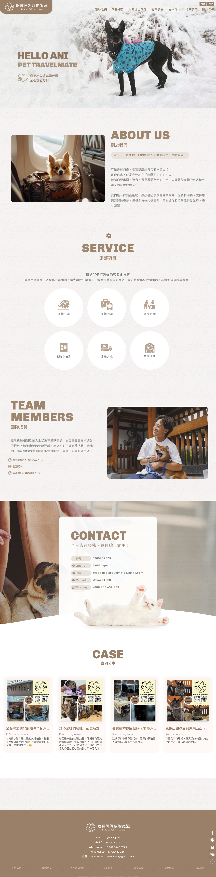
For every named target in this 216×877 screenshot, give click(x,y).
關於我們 (101, 9)
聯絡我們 (208, 9)
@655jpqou (114, 837)
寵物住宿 (174, 9)
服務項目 (118, 9)
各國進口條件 (138, 9)
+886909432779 (116, 847)
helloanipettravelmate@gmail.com (112, 856)
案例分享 (158, 9)
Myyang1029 (116, 851)
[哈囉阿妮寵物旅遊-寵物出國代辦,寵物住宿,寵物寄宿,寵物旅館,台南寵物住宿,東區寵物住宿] (26, 7)
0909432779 (112, 842)
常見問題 (191, 9)
